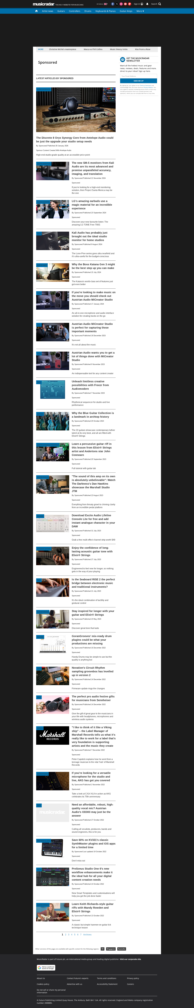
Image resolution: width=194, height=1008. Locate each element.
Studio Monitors (44, 164)
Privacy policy (133, 978)
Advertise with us (74, 984)
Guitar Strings (43, 612)
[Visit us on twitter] (117, 4)
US (102, 949)
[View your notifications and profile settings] (147, 4)
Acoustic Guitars (44, 549)
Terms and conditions (106, 978)
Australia (121, 949)
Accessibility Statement (107, 984)
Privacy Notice (148, 87)
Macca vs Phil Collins (93, 49)
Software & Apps (43, 841)
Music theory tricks (118, 49)
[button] (156, 4)
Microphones (42, 774)
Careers (130, 984)
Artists (40, 728)
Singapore (111, 949)
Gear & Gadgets (43, 202)
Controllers (74, 11)
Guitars (61, 11)
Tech (39, 234)
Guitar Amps (126, 11)
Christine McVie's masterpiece (62, 49)
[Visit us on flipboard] (129, 4)
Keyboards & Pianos (106, 11)
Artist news (47, 11)
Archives (87, 935)
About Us (41, 978)
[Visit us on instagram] (121, 4)
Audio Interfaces (43, 89)
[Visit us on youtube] (125, 4)
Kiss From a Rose (142, 49)
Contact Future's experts (77, 978)
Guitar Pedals (42, 477)
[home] (36, 11)
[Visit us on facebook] (112, 4)
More (139, 11)
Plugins (40, 516)
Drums (87, 11)
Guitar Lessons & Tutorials (47, 445)
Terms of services (145, 85)
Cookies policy (43, 984)
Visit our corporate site (130, 959)
